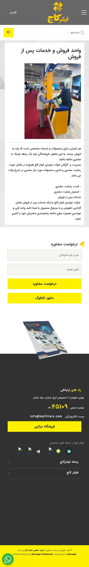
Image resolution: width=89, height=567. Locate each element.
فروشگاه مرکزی (44, 426)
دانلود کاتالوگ (44, 298)
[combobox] (20, 12)
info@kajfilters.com (46, 416)
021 (58, 407)
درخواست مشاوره (44, 283)
